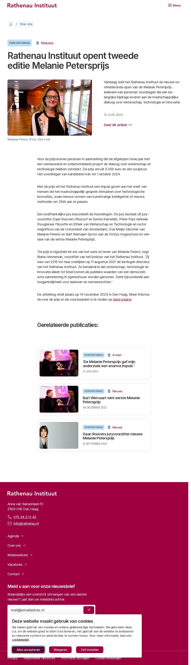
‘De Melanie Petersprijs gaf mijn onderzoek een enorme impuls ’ (109, 364)
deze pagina (122, 299)
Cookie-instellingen (108, 658)
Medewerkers (17, 555)
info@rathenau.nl (26, 523)
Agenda (13, 536)
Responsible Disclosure (39, 658)
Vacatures (14, 564)
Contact (13, 574)
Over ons (26, 24)
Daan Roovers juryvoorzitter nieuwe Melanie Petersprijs (113, 436)
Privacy (12, 658)
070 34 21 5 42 (24, 517)
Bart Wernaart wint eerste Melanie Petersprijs (111, 400)
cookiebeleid (20, 640)
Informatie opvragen (75, 658)
